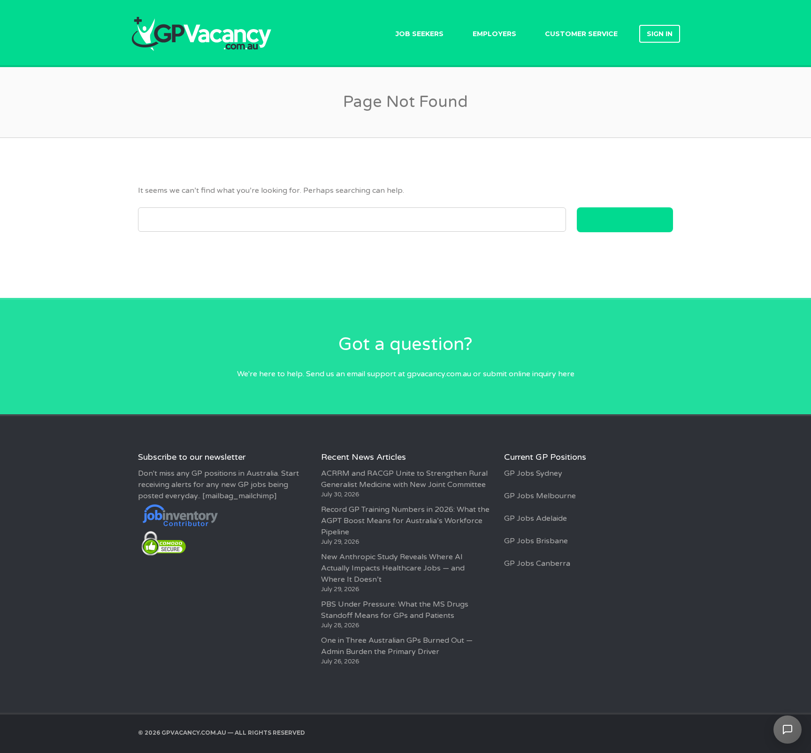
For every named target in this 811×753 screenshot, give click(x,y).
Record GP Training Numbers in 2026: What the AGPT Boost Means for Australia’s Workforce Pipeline (405, 521)
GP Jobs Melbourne (540, 496)
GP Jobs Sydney (533, 473)
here (566, 374)
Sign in (660, 34)
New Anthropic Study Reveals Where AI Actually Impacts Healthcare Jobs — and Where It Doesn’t (393, 568)
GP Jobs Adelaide (535, 518)
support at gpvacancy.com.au (419, 374)
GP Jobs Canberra (537, 563)
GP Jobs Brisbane (536, 541)
